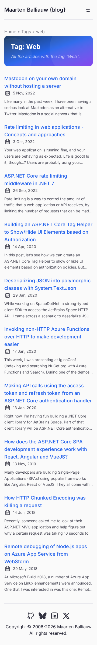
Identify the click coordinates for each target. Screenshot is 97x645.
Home (10, 31)
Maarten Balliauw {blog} (35, 9)
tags (26, 31)
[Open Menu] (87, 9)
